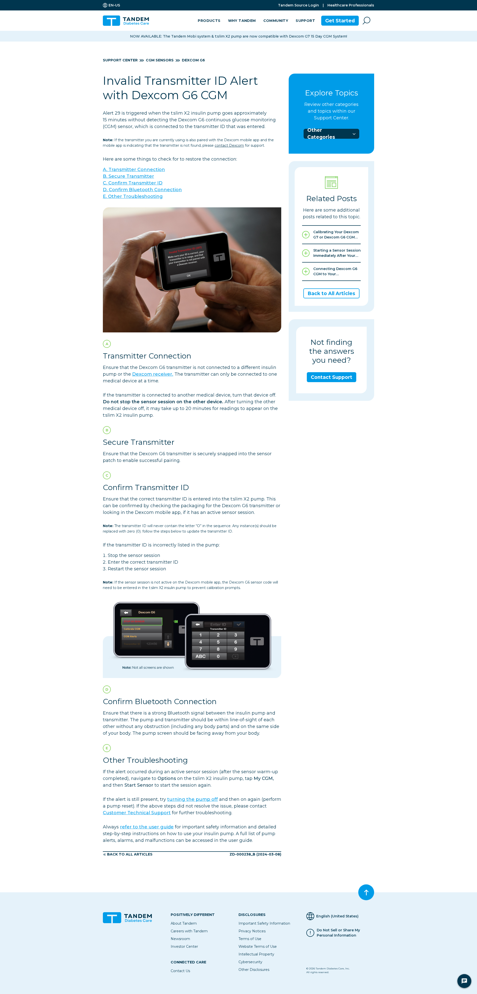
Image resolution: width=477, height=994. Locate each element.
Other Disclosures (253, 969)
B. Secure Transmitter (128, 176)
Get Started (340, 21)
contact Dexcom (229, 145)
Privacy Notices (252, 931)
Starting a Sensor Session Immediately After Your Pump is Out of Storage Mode (337, 253)
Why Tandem (242, 20)
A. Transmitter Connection (134, 169)
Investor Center (184, 946)
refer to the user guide (147, 827)
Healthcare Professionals (350, 5)
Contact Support (331, 377)
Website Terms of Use (257, 946)
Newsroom (180, 939)
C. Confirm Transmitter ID (132, 183)
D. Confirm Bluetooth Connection (142, 189)
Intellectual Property (256, 954)
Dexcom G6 (193, 60)
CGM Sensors (160, 60)
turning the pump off (192, 799)
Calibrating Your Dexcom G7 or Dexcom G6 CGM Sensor (336, 235)
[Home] (128, 21)
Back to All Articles (130, 854)
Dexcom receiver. (152, 374)
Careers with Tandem (189, 931)
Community (275, 20)
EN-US (114, 5)
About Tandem (184, 923)
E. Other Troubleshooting (133, 196)
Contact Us (180, 971)
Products (209, 20)
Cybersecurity (250, 962)
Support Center (120, 60)
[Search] (366, 21)
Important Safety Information (264, 923)
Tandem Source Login (298, 5)
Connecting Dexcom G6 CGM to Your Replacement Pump (335, 272)
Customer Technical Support (137, 812)
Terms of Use (249, 939)
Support (305, 20)
